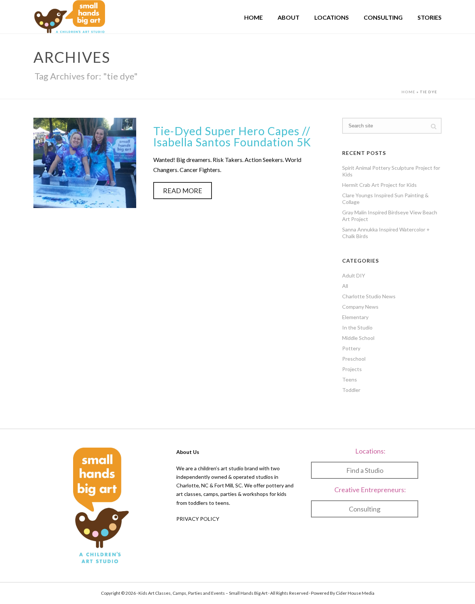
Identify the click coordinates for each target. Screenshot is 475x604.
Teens (349, 379)
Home (253, 17)
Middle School (358, 338)
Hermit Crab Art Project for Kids (379, 185)
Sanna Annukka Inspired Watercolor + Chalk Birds (386, 232)
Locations (331, 17)
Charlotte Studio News (369, 296)
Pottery (351, 348)
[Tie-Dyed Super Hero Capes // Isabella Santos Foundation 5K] (84, 161)
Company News (360, 306)
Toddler (351, 390)
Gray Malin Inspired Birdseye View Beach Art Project (389, 215)
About (288, 17)
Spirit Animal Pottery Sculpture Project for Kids (391, 171)
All (345, 286)
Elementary (355, 317)
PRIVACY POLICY (197, 519)
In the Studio (357, 327)
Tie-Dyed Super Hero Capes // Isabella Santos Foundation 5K (232, 136)
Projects (352, 369)
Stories (429, 17)
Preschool (354, 358)
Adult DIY (353, 275)
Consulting (383, 17)
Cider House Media (355, 593)
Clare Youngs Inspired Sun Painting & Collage (385, 198)
